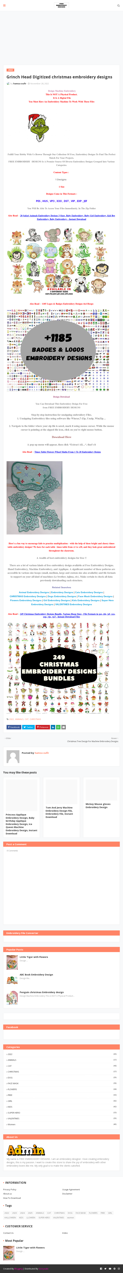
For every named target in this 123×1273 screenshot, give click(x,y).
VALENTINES (62, 1118)
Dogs (50, 596)
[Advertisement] (61, 35)
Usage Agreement (71, 1189)
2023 (14, 1213)
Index (65, 1232)
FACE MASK (62, 1083)
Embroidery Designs (62, 592)
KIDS (62, 1106)
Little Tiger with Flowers (34, 956)
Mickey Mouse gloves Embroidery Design (98, 805)
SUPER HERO (62, 1112)
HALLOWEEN (10, 1217)
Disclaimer (67, 1193)
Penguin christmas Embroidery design (42, 992)
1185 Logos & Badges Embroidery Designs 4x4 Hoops (67, 303)
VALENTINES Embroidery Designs (73, 604)
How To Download (12, 1198)
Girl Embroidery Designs (56, 600)
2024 (22, 1213)
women (62, 1124)
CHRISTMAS (35, 719)
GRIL (62, 1101)
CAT (27, 719)
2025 (30, 1213)
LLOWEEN (31, 1217)
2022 (11, 719)
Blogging (18, 1268)
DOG (62, 1077)
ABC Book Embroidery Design (36, 974)
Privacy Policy (9, 1189)
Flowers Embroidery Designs (25, 600)
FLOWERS (62, 1089)
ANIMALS (19, 719)
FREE (62, 1095)
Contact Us (8, 1232)
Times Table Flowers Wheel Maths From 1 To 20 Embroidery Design (67, 452)
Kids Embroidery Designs (86, 600)
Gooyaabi (43, 1268)
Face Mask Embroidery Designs (95, 596)
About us (7, 1193)
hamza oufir (19, 83)
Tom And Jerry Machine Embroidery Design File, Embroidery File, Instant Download (59, 812)
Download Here (61, 437)
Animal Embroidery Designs (34, 592)
